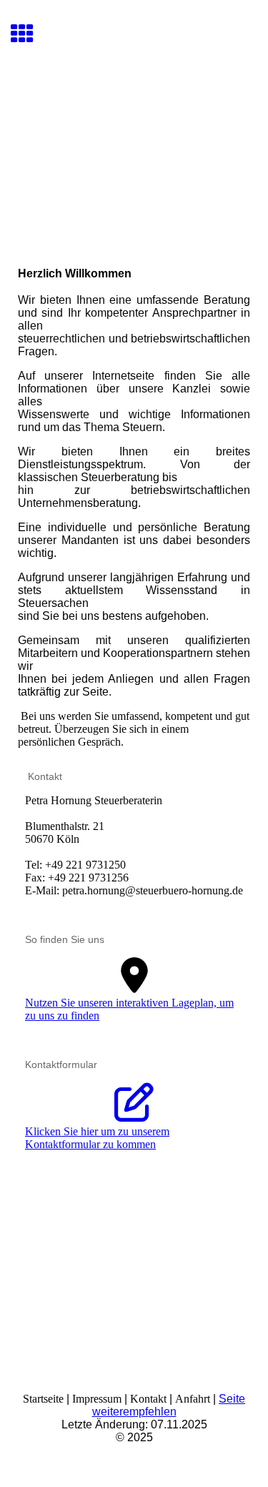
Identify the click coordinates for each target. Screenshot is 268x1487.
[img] (134, 133)
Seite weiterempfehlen (169, 1405)
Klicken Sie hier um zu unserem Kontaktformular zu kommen (97, 1137)
